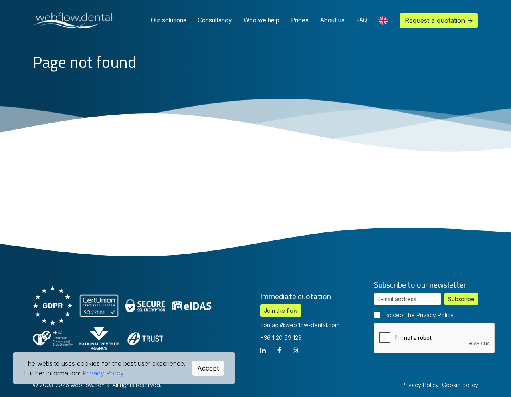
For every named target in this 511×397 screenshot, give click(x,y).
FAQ (361, 20)
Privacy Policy (435, 315)
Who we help (261, 20)
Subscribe (461, 299)
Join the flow (281, 310)
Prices (300, 20)
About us (332, 20)
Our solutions (168, 20)
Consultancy (215, 20)
